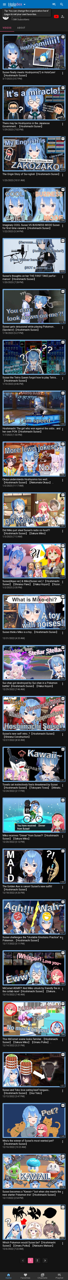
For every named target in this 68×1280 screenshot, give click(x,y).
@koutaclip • (16, 17)
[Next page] (45, 1260)
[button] (17, 4)
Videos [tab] (7, 28)
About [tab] (21, 28)
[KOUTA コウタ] (6, 16)
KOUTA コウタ (19, 13)
